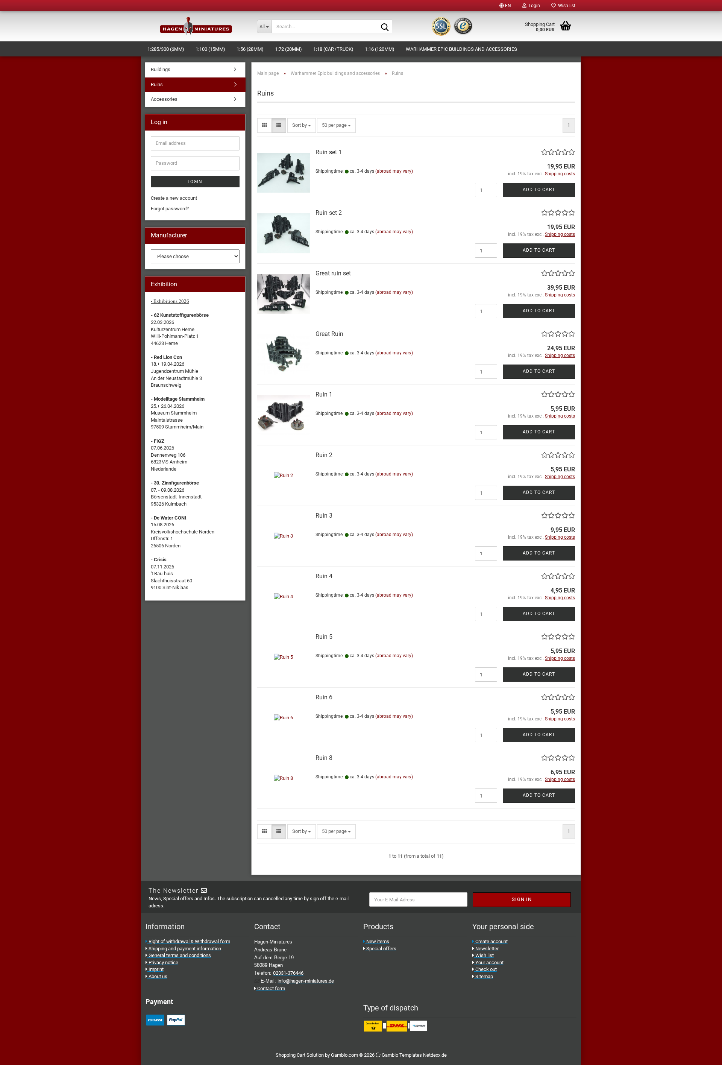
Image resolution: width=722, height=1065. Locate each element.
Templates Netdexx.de (423, 1055)
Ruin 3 (323, 515)
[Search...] (385, 26)
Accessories (164, 99)
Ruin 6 (323, 697)
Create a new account (174, 198)
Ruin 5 (323, 636)
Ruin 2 (323, 455)
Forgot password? (170, 208)
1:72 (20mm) (288, 49)
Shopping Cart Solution (300, 1055)
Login (195, 181)
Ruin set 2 (328, 212)
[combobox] (301, 125)
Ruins (157, 84)
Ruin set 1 (328, 152)
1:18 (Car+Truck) (333, 49)
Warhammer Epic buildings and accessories (461, 49)
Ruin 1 (323, 394)
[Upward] (707, 1054)
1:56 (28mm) (250, 49)
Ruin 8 (323, 757)
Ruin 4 (323, 576)
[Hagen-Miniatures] (196, 26)
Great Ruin (329, 333)
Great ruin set (333, 273)
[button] (505, 5)
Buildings (160, 69)
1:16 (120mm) (379, 49)
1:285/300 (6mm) (165, 49)
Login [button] (533, 5)
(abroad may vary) (394, 171)
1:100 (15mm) (210, 49)
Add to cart (539, 189)
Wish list (565, 5)
